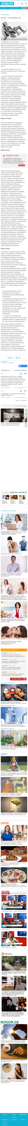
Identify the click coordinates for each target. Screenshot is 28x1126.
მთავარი (4, 1114)
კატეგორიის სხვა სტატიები (8, 510)
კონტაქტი (23, 1119)
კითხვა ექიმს (15, 8)
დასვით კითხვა (16, 679)
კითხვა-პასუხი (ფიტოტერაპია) (10, 650)
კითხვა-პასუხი (14, 1116)
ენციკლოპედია (23, 1114)
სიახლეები (3, 8)
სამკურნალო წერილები (7, 683)
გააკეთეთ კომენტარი (20, 370)
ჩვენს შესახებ (5, 1119)
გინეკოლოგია (5, 14)
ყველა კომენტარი (21, 400)
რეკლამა (14, 1119)
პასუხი (21, 165)
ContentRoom (21, 406)
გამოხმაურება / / (22, 387)
